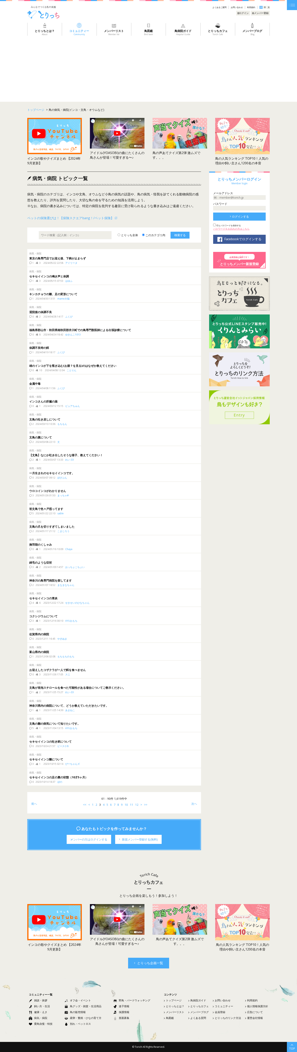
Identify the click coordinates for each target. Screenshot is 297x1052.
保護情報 (124, 1012)
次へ (194, 804)
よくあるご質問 (219, 7)
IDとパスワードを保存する (228, 225)
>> (145, 805)
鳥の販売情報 (78, 1012)
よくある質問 (198, 1018)
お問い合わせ (237, 7)
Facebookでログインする (242, 239)
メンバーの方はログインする (89, 839)
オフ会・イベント (80, 1000)
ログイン (244, 13)
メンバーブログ (199, 1012)
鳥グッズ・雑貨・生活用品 (85, 1006)
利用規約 (251, 7)
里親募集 (124, 1018)
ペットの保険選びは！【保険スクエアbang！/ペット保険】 (70, 218)
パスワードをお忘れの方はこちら (231, 229)
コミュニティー (224, 1006)
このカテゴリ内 (155, 235)
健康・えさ (40, 1012)
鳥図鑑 (170, 1018)
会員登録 (220, 1012)
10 (126, 805)
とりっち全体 (129, 235)
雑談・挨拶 (40, 1000)
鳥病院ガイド (198, 1000)
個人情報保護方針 (257, 1006)
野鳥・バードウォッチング (134, 1000)
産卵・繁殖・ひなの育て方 (85, 1018)
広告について (255, 1012)
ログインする (240, 216)
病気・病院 (40, 1018)
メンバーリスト (175, 1012)
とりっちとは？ (175, 1006)
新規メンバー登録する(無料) (140, 839)
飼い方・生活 (42, 1006)
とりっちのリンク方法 (228, 1018)
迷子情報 (124, 1006)
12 (136, 805)
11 (131, 805)
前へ (34, 804)
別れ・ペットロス (80, 1024)
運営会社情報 (255, 1018)
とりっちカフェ (199, 1006)
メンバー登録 (261, 13)
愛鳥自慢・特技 (43, 1024)
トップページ (174, 1000)
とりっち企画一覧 (150, 963)
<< (84, 805)
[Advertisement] (148, 66)
